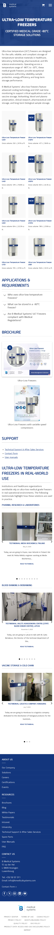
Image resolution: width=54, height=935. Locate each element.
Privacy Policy (14, 920)
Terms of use (27, 917)
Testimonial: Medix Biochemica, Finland (27, 543)
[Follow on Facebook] (4, 893)
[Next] (51, 542)
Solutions (6, 773)
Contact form (11, 453)
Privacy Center (11, 917)
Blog (4, 808)
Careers (5, 777)
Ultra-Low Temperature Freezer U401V (40, 139)
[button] (43, 5)
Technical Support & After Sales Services (24, 450)
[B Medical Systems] (9, 5)
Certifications (8, 782)
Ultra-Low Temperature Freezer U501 (13, 222)
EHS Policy (35, 923)
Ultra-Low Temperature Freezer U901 (40, 264)
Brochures (7, 803)
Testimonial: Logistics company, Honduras (27, 704)
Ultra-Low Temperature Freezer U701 (13, 264)
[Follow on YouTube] (24, 893)
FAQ (4, 847)
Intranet (6, 822)
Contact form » (9, 887)
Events (5, 787)
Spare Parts (7, 837)
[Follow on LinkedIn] (19, 893)
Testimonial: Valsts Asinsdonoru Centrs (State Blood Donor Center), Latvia (27, 625)
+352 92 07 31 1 (13, 877)
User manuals (11, 457)
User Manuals (8, 842)
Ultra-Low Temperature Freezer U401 (13, 180)
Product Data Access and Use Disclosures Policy (27, 927)
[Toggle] (4, 295)
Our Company (8, 768)
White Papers (8, 812)
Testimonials (8, 817)
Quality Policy (20, 923)
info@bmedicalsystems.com (22, 881)
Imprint (27, 930)
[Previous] (2, 542)
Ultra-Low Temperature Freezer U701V (40, 222)
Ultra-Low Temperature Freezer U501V (40, 180)
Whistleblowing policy (35, 920)
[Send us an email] (14, 893)
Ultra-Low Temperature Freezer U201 (13, 139)
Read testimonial (27, 564)
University (7, 827)
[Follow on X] (9, 893)
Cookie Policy (43, 917)
